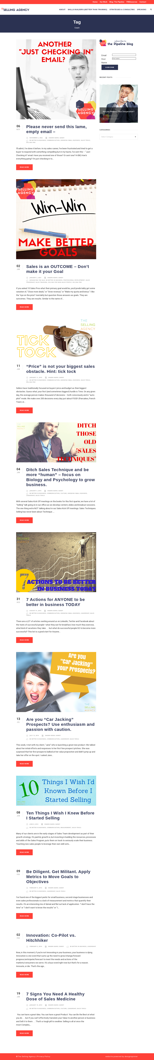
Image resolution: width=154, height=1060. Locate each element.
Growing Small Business (70, 140)
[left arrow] (134, 77)
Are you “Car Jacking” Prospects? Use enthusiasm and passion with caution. (60, 724)
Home (95, 2)
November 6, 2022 (36, 138)
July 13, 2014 (34, 735)
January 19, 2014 (36, 1005)
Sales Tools (85, 140)
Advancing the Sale (37, 280)
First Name (104, 61)
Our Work (103, 2)
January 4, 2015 (35, 491)
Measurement (66, 827)
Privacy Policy (43, 1056)
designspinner (131, 1056)
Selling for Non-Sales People (60, 282)
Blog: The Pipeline (116, 2)
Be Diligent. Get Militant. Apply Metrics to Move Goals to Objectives (58, 876)
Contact (142, 2)
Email (103, 55)
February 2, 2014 (36, 946)
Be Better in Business (38, 140)
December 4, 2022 (111, 116)
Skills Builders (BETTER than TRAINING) (87, 9)
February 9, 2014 (36, 888)
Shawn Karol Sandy (56, 138)
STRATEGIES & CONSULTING (122, 9)
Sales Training (41, 282)
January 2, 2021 (35, 277)
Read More (24, 167)
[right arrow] (137, 77)
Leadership (30, 495)
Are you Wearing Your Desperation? (118, 111)
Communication (53, 140)
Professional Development (74, 280)
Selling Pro (31, 142)
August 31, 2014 (35, 610)
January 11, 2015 (36, 377)
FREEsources (131, 2)
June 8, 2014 (34, 824)
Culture (64, 493)
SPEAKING (141, 9)
